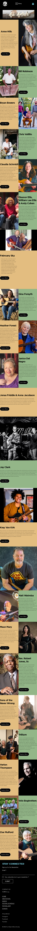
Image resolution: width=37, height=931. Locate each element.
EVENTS (4, 901)
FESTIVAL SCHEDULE (8, 903)
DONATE (4, 908)
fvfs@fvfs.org (5, 892)
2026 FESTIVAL (6, 899)
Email (4, 870)
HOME (4, 896)
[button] (33, 3)
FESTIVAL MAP (6, 906)
